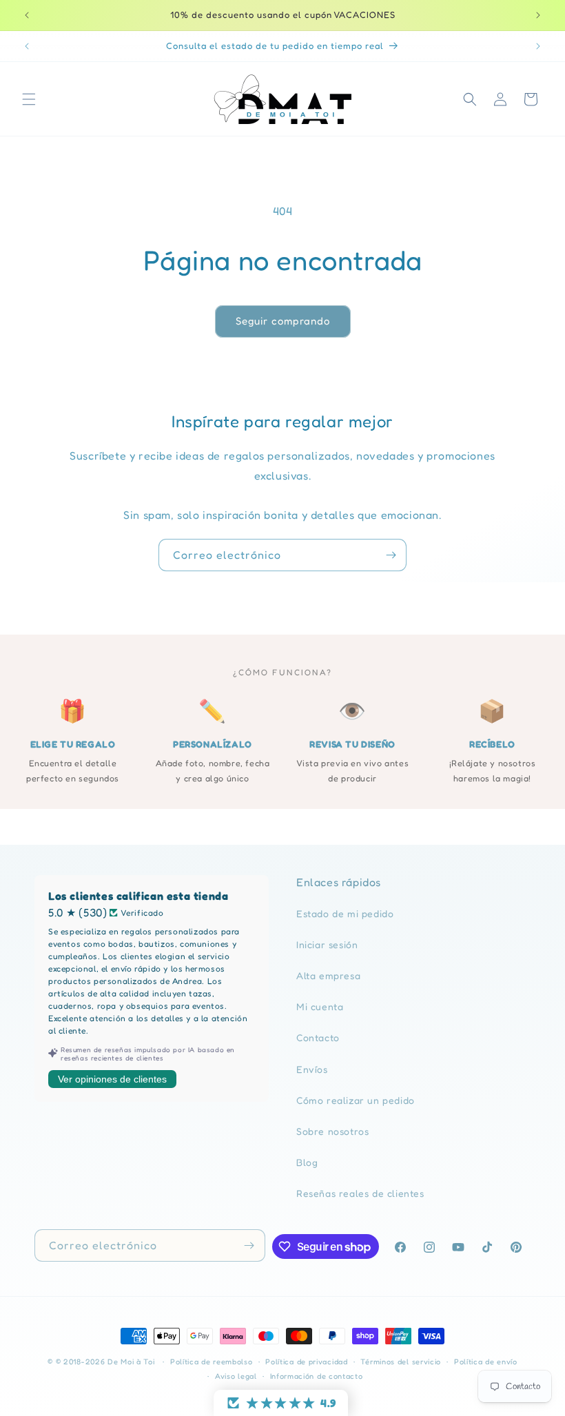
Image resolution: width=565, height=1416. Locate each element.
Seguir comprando (283, 320)
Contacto (318, 1037)
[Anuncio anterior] (27, 15)
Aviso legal (236, 1376)
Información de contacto (316, 1376)
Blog (307, 1162)
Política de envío (485, 1361)
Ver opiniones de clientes (112, 1079)
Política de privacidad (306, 1361)
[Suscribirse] (391, 555)
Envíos (312, 1069)
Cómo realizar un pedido (355, 1100)
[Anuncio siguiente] (538, 15)
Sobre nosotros (332, 1131)
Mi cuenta (319, 1006)
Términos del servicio (400, 1361)
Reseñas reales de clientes (360, 1193)
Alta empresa (328, 975)
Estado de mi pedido (344, 913)
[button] (29, 99)
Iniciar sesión (327, 944)
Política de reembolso (211, 1361)
